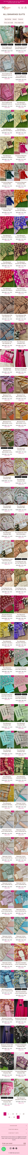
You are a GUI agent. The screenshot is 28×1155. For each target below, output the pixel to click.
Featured (20, 19)
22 (13, 1114)
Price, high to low (19, 22)
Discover (13, 1125)
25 (23, 1114)
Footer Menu (14, 1129)
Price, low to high (8, 22)
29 (14, 1117)
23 (16, 1114)
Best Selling (8, 19)
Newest (14, 19)
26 (9, 1117)
